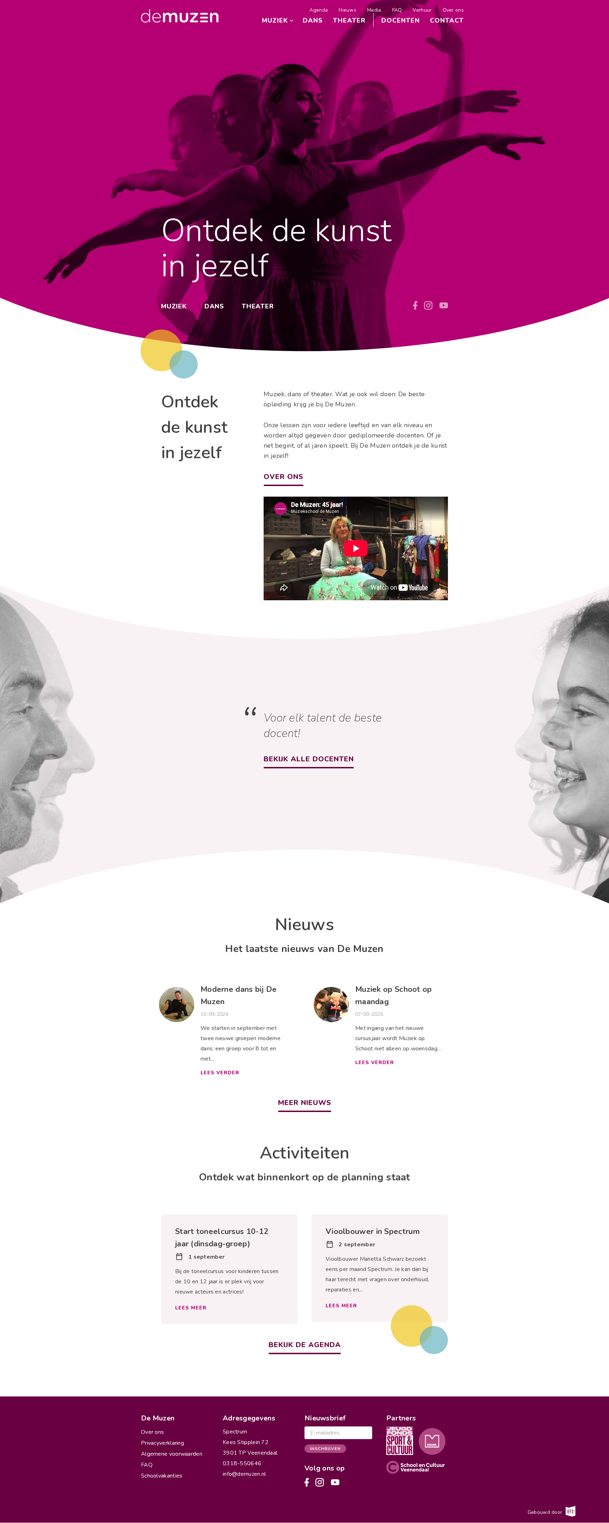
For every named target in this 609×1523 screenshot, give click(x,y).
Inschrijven (325, 1448)
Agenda (318, 10)
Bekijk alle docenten (309, 759)
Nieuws (347, 10)
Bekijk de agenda (305, 1345)
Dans (313, 20)
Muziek (275, 20)
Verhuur (422, 10)
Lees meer (191, 1307)
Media (374, 10)
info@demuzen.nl (244, 1474)
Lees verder (220, 1072)
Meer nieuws (304, 1102)
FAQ (397, 10)
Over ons (453, 10)
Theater (349, 20)
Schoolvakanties (162, 1476)
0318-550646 (242, 1463)
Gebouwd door (546, 1512)
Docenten (400, 20)
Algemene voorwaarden (171, 1454)
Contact (447, 20)
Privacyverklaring (162, 1443)
